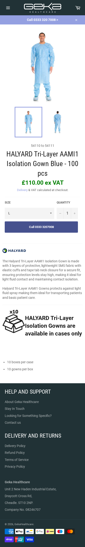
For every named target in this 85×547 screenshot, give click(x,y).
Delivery (22, 190)
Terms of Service (17, 460)
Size (8, 202)
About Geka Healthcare (22, 402)
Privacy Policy (15, 466)
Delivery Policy (15, 446)
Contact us (13, 422)
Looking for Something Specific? (28, 416)
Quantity (63, 202)
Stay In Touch (15, 409)
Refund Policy (15, 453)
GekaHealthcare (24, 524)
